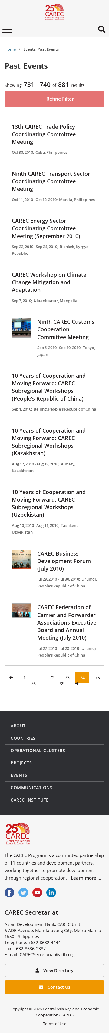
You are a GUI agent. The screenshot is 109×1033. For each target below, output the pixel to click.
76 (33, 683)
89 (62, 683)
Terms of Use (54, 1023)
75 (97, 677)
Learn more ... (86, 878)
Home (10, 49)
